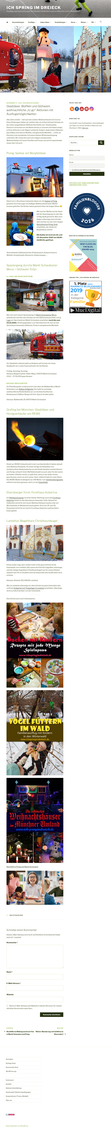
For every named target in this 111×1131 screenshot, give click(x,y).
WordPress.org (11, 1071)
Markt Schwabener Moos (46, 315)
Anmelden (9, 1059)
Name (10, 972)
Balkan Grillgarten (26, 389)
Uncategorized (16, 915)
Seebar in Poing (51, 201)
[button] (101, 22)
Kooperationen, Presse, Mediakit (17, 1096)
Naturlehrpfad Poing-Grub (47, 224)
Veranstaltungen (18, 22)
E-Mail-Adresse (14, 983)
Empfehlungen (60, 22)
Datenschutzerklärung (13, 1088)
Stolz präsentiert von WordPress (17, 1126)
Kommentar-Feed (12, 1067)
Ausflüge (31, 22)
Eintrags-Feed (11, 1063)
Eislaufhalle (43, 482)
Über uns (9, 1100)
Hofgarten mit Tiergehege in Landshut (29, 588)
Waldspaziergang (16, 498)
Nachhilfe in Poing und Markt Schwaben (22, 867)
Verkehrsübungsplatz (54, 480)
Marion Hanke (32, 103)
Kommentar (12, 943)
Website (10, 995)
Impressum (10, 1080)
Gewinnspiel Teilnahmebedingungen (18, 1092)
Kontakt (8, 1084)
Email (71, 162)
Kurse (73, 22)
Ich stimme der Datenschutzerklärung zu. (86, 170)
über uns (85, 128)
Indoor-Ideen (44, 22)
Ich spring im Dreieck (34, 7)
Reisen (83, 22)
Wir (92, 22)
